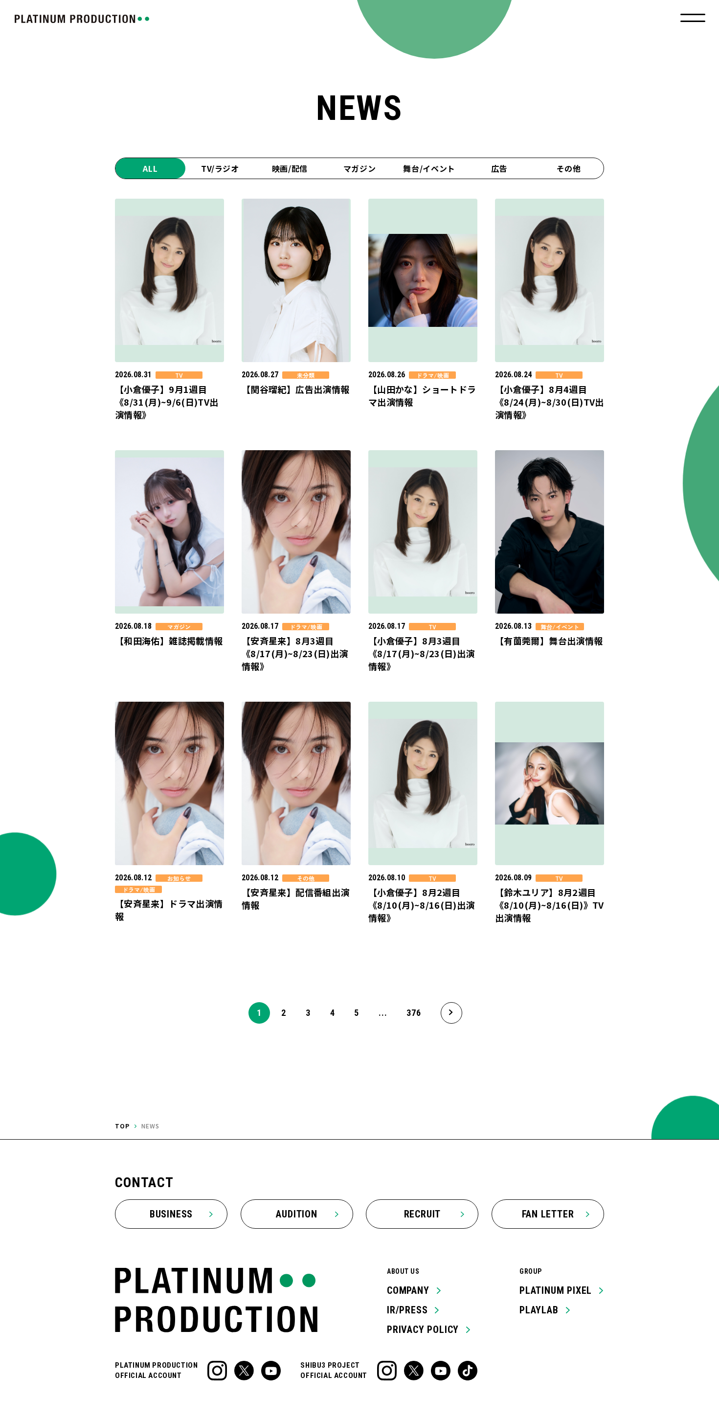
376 (413, 1013)
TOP (122, 1126)
